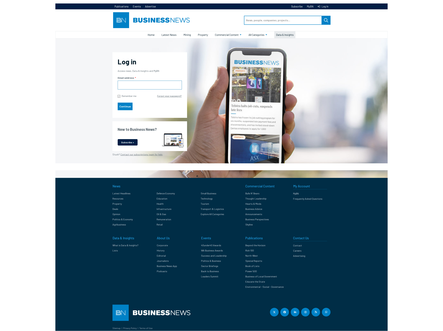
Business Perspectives (257, 219)
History (160, 250)
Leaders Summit (209, 276)
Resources (117, 198)
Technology (207, 198)
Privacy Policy (130, 328)
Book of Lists (252, 266)
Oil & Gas (161, 214)
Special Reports (253, 260)
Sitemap (116, 328)
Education (162, 198)
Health (160, 203)
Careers (297, 250)
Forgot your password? (169, 95)
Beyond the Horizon (255, 245)
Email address (126, 77)
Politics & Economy (122, 219)
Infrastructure (164, 208)
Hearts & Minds (253, 203)
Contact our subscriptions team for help (141, 154)
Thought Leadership (255, 198)
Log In (324, 6)
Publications (122, 6)
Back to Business (210, 271)
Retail (160, 224)
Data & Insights (285, 34)
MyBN (310, 6)
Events (137, 6)
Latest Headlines (121, 193)
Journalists (163, 260)
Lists (115, 250)
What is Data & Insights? (125, 245)
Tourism (205, 203)
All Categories (256, 34)
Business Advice (253, 208)
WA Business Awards (212, 250)
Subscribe (297, 6)
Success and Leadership (214, 255)
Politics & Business (211, 260)
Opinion (116, 214)
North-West (251, 255)
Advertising (299, 255)
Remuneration (164, 219)
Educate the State (255, 281)
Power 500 (251, 271)
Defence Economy (166, 193)
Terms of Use (145, 328)
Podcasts (162, 271)
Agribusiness (119, 224)
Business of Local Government (261, 276)
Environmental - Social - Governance (264, 286)
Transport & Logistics (212, 208)
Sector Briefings (209, 266)
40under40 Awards (211, 245)
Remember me (129, 95)
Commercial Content (227, 34)
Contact (297, 245)
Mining (187, 34)
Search (326, 20)
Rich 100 (249, 250)
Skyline (249, 224)
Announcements (253, 214)
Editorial (161, 255)
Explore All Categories (212, 214)
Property (203, 34)
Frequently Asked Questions (307, 198)
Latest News (169, 34)
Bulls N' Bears (252, 193)
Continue (125, 106)
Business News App (167, 266)
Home (151, 34)
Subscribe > (127, 142)
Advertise (150, 6)
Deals (115, 208)
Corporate (162, 245)
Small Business (208, 193)
